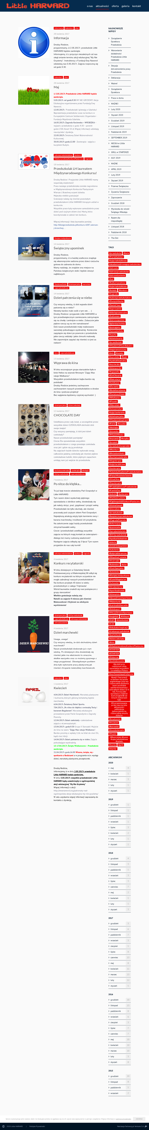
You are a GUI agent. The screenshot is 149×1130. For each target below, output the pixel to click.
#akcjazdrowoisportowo (120, 598)
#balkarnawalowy (117, 283)
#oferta (112, 542)
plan (77, 28)
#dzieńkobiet (122, 620)
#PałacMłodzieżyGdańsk (120, 475)
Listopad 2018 (117, 226)
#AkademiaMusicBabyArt (120, 345)
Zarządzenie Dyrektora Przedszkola (116, 41)
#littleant (125, 616)
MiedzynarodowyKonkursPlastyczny (69, 159)
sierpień (120, 946)
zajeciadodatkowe (61, 288)
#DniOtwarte (115, 375)
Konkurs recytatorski (68, 563)
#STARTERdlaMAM (118, 546)
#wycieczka (114, 364)
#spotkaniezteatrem (118, 538)
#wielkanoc (114, 383)
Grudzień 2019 (117, 120)
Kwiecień (60, 688)
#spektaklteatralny (117, 360)
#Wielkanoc (114, 397)
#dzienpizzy (114, 594)
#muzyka (122, 423)
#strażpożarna (115, 586)
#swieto (119, 353)
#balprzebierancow (118, 553)
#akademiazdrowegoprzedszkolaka (125, 264)
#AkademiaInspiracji (118, 420)
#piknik (112, 494)
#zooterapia (114, 468)
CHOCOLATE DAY (67, 415)
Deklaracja (115, 77)
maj (120, 768)
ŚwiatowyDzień (60, 284)
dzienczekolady (74, 405)
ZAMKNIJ (139, 1119)
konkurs (78, 155)
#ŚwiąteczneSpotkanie (119, 575)
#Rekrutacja (114, 379)
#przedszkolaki (116, 512)
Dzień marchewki (66, 632)
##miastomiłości (116, 453)
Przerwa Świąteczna (119, 186)
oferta (115, 6)
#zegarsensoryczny (117, 349)
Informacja (61, 38)
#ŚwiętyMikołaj (116, 301)
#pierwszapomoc (117, 320)
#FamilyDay (114, 490)
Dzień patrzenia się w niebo (73, 298)
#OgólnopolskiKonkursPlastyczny (124, 501)
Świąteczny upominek (69, 248)
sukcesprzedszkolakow (63, 155)
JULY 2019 (115, 158)
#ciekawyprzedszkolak (119, 631)
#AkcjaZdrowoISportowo (120, 612)
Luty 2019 (115, 175)
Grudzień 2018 (117, 203)
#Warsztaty (114, 405)
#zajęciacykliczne (117, 464)
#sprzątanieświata (117, 531)
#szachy (112, 334)
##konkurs (114, 449)
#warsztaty (114, 357)
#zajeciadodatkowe (118, 286)
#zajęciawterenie (117, 412)
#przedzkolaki (115, 342)
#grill (120, 745)
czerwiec (120, 886)
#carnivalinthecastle (118, 605)
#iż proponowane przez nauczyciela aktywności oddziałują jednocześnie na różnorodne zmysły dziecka (119, 709)
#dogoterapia (115, 460)
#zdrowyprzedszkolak (119, 271)
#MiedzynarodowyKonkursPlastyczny (126, 646)
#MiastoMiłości (116, 434)
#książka (125, 438)
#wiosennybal (115, 409)
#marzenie (114, 438)
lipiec (120, 827)
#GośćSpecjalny (116, 568)
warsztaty (86, 284)
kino (56, 353)
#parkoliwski (115, 635)
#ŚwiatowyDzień (117, 394)
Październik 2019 (119, 132)
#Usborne (113, 657)
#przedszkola (115, 253)
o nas (90, 6)
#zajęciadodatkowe (118, 260)
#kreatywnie (114, 719)
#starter (113, 748)
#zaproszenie (115, 308)
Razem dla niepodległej (116, 219)
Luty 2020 (115, 109)
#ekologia (113, 427)
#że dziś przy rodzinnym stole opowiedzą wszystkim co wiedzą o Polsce (119, 667)
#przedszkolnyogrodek (119, 446)
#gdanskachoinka (117, 323)
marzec (120, 779)
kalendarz (69, 28)
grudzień (120, 804)
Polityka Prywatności (37, 1126)
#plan (124, 564)
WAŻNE (114, 163)
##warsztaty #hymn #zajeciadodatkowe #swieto (119, 739)
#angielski (113, 616)
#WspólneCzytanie (117, 557)
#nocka (112, 745)
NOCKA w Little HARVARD (118, 145)
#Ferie (112, 423)
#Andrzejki (114, 560)
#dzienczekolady (116, 638)
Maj (56, 87)
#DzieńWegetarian (117, 579)
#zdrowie (113, 268)
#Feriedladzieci (116, 257)
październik (120, 816)
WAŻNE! (114, 103)
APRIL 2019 (116, 169)
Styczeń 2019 (117, 180)
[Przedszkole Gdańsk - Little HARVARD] (38, 5)
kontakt (136, 6)
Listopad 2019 (117, 126)
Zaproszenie (116, 197)
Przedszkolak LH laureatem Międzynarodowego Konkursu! (75, 171)
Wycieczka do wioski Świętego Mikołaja (120, 210)
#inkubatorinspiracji (118, 627)
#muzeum (113, 722)
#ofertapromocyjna (118, 312)
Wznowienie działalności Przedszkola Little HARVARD (119, 55)
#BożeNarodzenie (117, 390)
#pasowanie (114, 527)
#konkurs (123, 290)
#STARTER (114, 649)
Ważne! (114, 83)
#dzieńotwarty (115, 338)
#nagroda (113, 294)
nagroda (88, 159)
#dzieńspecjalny (116, 416)
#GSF (111, 620)
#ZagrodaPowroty (117, 520)
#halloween (114, 316)
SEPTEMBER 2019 (119, 137)
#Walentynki (115, 601)
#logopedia (114, 372)
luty (120, 785)
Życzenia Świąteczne (120, 192)
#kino (111, 642)
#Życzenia (113, 386)
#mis (111, 353)
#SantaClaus (114, 305)
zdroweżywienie (61, 623)
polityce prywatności (123, 1119)
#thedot (112, 734)
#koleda (112, 290)
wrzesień (120, 821)
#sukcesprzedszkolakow (120, 297)
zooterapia (75, 470)
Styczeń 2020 (117, 115)
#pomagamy (114, 327)
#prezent (113, 442)
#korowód (114, 726)
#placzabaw (114, 509)
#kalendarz (114, 564)
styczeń (120, 790)
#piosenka (113, 431)
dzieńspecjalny (74, 284)
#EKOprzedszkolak (117, 535)
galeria (125, 6)
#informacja (114, 523)
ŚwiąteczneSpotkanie (63, 238)
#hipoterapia (115, 483)
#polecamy (123, 494)
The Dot (114, 238)
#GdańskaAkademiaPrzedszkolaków (125, 472)
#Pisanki (113, 401)
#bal (111, 279)
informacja (59, 28)
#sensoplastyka (116, 331)
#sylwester (114, 583)
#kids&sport (114, 609)
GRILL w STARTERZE (120, 152)
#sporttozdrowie (116, 590)
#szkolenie (114, 549)
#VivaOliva (114, 479)
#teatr (124, 357)
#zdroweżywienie (117, 275)
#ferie (126, 253)
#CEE (111, 624)
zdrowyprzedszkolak (79, 619)
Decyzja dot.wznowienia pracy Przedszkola (120, 68)
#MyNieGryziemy (117, 498)
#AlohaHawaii (115, 505)
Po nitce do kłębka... (67, 484)
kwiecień (120, 773)
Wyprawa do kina (66, 363)
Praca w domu (117, 98)
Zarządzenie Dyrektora (116, 91)
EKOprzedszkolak (61, 474)
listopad (120, 810)
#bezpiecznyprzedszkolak (120, 516)
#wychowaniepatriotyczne (121, 674)
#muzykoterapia (116, 730)
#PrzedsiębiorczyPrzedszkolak (123, 486)
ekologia (85, 470)
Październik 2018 (119, 232)
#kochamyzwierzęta (118, 457)
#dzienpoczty (115, 368)
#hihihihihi (114, 572)
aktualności (102, 6)
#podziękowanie (116, 661)
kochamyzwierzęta (62, 470)
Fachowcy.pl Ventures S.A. (134, 1126)
